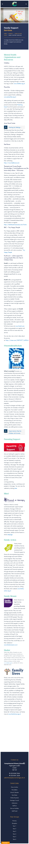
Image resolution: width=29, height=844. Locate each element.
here (16, 488)
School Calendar (14, 792)
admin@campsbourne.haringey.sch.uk (14, 778)
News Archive (14, 787)
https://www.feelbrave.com (11, 163)
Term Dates (14, 795)
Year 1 (14, 826)
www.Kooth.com (19, 326)
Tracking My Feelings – (15, 127)
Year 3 (14, 831)
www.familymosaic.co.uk (10, 645)
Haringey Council (14, 800)
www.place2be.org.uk (10, 97)
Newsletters (14, 790)
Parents (10, 33)
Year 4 (14, 834)
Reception (14, 823)
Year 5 (14, 836)
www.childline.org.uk (19, 83)
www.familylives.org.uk (14, 714)
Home (5, 33)
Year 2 (14, 828)
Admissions (14, 803)
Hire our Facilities (14, 808)
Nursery (14, 821)
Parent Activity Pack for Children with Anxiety (15, 432)
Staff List (14, 806)
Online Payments (14, 798)
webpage (9, 534)
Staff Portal (14, 811)
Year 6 (14, 839)
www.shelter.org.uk (8, 663)
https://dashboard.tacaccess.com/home (15, 224)
